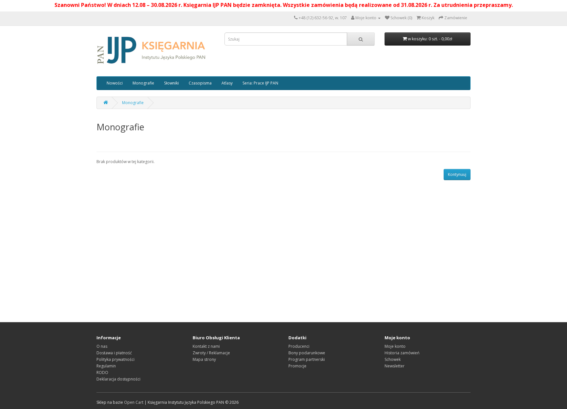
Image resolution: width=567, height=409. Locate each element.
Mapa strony (204, 359)
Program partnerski (306, 359)
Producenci (298, 346)
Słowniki (171, 83)
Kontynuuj (457, 174)
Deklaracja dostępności (118, 379)
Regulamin (106, 366)
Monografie (143, 83)
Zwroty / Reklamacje (211, 353)
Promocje (297, 366)
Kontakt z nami (206, 346)
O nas (101, 346)
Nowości (115, 83)
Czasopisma (200, 83)
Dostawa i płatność (114, 353)
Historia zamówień (402, 353)
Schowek (393, 359)
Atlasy (227, 83)
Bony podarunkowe (306, 353)
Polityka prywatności (115, 359)
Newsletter (395, 366)
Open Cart (133, 402)
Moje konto (395, 346)
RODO (102, 372)
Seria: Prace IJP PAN (260, 83)
